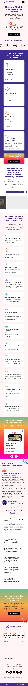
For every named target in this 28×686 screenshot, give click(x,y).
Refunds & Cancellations (18, 666)
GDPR (14, 668)
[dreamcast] (14, 627)
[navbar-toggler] (23, 2)
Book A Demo (14, 613)
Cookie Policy (8, 666)
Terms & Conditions (10, 664)
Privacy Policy (19, 664)
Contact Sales (14, 161)
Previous (3, 192)
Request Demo (14, 34)
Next (25, 192)
